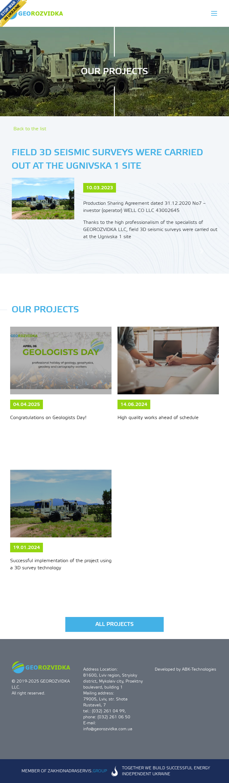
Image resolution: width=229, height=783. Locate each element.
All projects (114, 624)
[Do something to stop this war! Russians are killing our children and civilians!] (13, 13)
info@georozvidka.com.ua (107, 729)
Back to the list (29, 129)
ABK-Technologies (199, 669)
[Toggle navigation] (214, 13)
